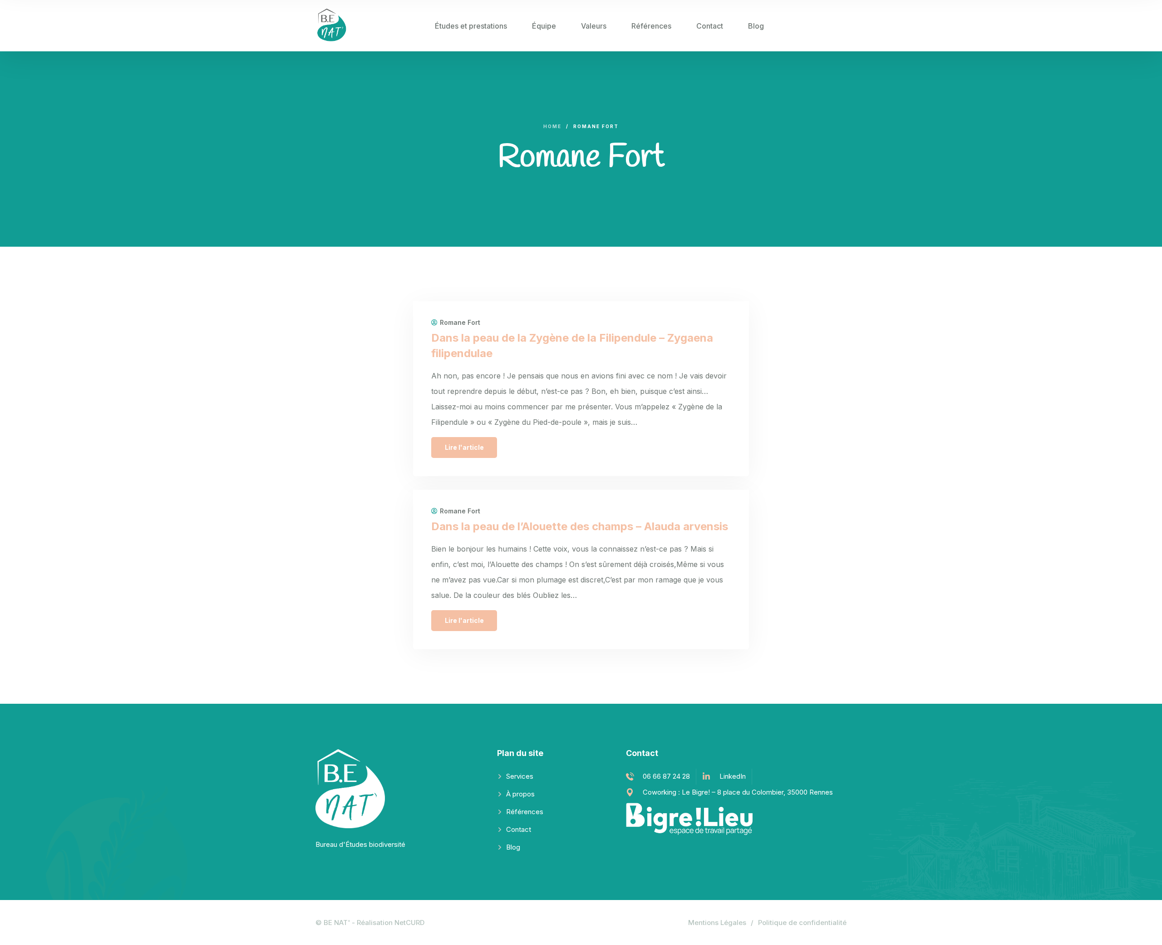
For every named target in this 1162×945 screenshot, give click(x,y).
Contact (709, 25)
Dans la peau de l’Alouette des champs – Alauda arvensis (579, 526)
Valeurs (593, 25)
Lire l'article (464, 447)
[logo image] (333, 26)
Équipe (544, 25)
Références (651, 25)
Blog (756, 25)
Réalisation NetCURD (390, 922)
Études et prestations (471, 25)
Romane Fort (460, 322)
